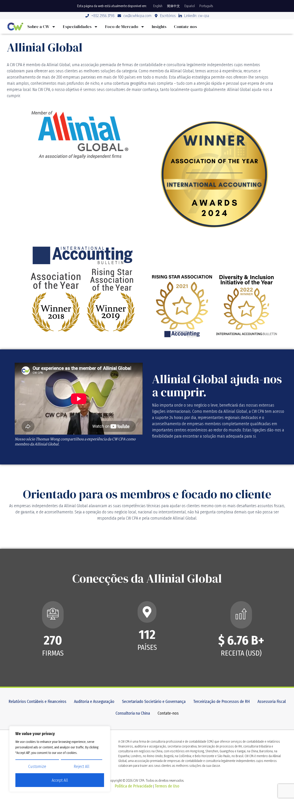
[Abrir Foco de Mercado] (142, 26)
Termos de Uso (167, 786)
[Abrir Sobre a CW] (53, 26)
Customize (37, 766)
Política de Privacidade (134, 786)
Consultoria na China (133, 713)
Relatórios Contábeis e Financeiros (37, 701)
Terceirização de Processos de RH (221, 701)
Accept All (60, 780)
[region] (59, 759)
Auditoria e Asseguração (94, 701)
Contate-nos (168, 713)
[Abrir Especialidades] (96, 26)
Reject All (81, 766)
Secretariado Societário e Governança (154, 701)
